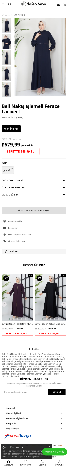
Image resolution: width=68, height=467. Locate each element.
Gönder (56, 391)
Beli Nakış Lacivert (56, 358)
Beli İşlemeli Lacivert (12, 363)
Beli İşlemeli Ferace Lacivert (49, 361)
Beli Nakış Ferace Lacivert (32, 358)
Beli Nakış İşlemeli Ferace (50, 353)
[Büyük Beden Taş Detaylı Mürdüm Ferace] (17, 297)
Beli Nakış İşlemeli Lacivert (50, 356)
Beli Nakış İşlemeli (27, 353)
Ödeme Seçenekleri (13, 187)
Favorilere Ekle (6, 278)
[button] (10, 319)
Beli (3, 353)
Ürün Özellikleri (12, 180)
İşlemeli (44, 371)
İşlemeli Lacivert (34, 373)
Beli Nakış (12, 353)
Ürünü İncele (24, 305)
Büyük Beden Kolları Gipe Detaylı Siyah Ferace (50, 323)
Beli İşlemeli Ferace (24, 361)
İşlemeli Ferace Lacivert (13, 373)
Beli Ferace (28, 363)
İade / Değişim (10, 194)
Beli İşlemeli (7, 361)
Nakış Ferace (56, 368)
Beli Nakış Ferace (10, 358)
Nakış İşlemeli (25, 366)
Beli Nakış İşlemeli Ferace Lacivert (18, 356)
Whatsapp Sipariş (54, 451)
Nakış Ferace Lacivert (12, 371)
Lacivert (15, 376)
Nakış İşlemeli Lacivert (37, 368)
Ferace (47, 373)
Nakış (14, 366)
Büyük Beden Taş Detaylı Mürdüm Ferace (17, 323)
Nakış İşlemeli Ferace (44, 366)
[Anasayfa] (4, 15)
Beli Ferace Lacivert (45, 363)
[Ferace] (11, 15)
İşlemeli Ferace (56, 371)
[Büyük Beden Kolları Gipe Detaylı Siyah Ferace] (50, 297)
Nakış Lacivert (31, 371)
